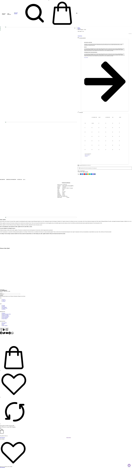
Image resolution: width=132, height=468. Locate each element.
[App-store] (7, 329)
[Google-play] (4, 329)
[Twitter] (4, 333)
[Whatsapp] (12, 333)
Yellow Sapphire (85, 171)
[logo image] (16, 13)
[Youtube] (7, 333)
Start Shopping (2, 437)
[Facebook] (1, 333)
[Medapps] (1, 329)
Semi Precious (9, 14)
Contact (86, 156)
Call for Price (80, 35)
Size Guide (81, 112)
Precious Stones (4, 14)
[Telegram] (9, 333)
